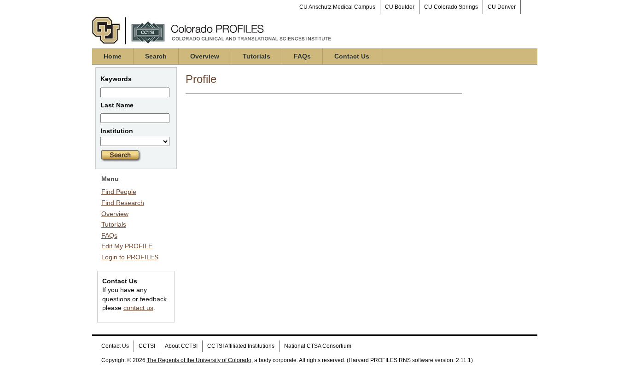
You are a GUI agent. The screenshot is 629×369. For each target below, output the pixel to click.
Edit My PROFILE (126, 246)
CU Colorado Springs (451, 7)
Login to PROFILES (129, 257)
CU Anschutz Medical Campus (337, 7)
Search (156, 56)
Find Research (122, 202)
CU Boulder (399, 7)
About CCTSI (181, 346)
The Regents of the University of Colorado (199, 360)
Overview (204, 56)
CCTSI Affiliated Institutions (240, 346)
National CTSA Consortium (317, 346)
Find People (118, 191)
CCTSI (147, 346)
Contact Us (351, 56)
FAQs (302, 56)
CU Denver (502, 7)
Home (113, 56)
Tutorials (256, 56)
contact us (138, 307)
